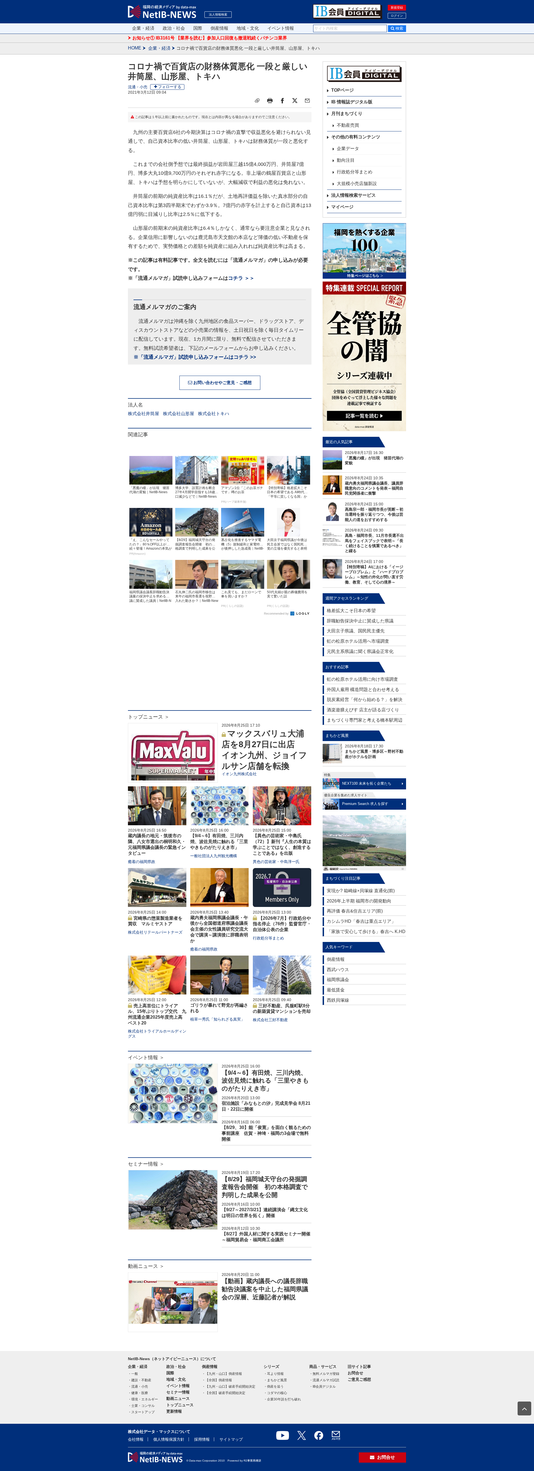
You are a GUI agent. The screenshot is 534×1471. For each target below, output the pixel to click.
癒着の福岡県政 (141, 861)
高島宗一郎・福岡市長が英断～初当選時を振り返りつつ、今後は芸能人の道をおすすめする (374, 514)
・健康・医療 (138, 1393)
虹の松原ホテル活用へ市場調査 (358, 641)
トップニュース (180, 1405)
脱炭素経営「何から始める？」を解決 (364, 699)
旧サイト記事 (359, 1366)
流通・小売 (137, 87)
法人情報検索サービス (353, 195)
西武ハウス (338, 969)
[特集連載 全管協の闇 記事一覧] (364, 356)
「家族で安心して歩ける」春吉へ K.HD (366, 931)
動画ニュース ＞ (146, 1266)
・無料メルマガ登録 (324, 1374)
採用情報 (202, 1439)
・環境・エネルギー (143, 1399)
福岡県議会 (338, 979)
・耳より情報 (274, 1374)
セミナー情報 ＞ (146, 1164)
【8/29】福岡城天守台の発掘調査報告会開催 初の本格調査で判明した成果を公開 (265, 1187)
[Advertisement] (220, 666)
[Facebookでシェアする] (282, 100)
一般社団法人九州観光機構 (213, 856)
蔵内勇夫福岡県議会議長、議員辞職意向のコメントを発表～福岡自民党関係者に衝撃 (374, 488)
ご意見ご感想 (359, 1379)
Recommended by (277, 613)
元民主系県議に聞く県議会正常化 (360, 651)
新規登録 (397, 7)
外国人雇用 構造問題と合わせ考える (363, 689)
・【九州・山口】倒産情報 (222, 1374)
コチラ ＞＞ (241, 278)
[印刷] (270, 100)
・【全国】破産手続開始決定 (223, 1393)
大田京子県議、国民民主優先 (356, 631)
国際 (197, 28)
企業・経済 (143, 28)
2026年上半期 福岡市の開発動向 (359, 901)
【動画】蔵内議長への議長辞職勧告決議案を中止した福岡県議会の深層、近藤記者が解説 (265, 1289)
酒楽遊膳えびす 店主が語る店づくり (363, 709)
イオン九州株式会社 (239, 774)
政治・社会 (174, 28)
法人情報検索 (218, 14)
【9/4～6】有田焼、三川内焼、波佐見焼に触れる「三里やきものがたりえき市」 (219, 841)
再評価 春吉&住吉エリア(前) (355, 911)
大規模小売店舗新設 (357, 183)
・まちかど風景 (275, 1380)
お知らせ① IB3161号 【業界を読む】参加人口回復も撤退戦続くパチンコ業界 (209, 38)
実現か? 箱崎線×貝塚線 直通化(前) (361, 890)
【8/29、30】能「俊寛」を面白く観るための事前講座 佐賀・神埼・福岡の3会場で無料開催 (266, 1133)
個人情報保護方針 (168, 1439)
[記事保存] (257, 100)
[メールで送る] (307, 100)
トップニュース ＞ (148, 717)
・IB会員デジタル (322, 1386)
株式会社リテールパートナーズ (155, 932)
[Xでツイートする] (295, 100)
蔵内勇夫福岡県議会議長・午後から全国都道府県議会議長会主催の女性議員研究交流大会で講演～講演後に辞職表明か (219, 929)
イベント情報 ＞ (146, 1057)
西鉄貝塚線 (338, 1000)
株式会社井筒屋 (143, 413)
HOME (134, 48)
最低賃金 (336, 990)
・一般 (133, 1374)
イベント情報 (280, 28)
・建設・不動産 (139, 1380)
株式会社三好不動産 (270, 1020)
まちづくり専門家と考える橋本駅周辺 (364, 720)
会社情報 (136, 1439)
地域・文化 (248, 28)
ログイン (397, 15)
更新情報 (174, 1411)
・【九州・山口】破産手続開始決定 (228, 1386)
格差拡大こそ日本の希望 (351, 610)
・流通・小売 (138, 1386)
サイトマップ (231, 1439)
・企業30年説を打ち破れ (282, 1399)
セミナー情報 (178, 1392)
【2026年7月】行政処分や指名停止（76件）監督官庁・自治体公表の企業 (282, 924)
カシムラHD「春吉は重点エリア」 (361, 921)
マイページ (342, 207)
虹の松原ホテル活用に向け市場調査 (362, 679)
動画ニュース (178, 1398)
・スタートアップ (141, 1412)
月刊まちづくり (346, 113)
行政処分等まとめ (268, 938)
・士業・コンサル (141, 1406)
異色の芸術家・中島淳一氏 (276, 861)
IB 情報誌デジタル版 (351, 101)
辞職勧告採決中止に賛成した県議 (360, 621)
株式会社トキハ (213, 413)
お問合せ (355, 1373)
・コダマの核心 (275, 1393)
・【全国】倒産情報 (217, 1380)
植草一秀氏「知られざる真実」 (217, 1019)
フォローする (169, 86)
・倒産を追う (274, 1386)
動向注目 (346, 160)
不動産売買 (348, 125)
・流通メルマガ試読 (324, 1380)
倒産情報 (219, 28)
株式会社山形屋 (178, 413)
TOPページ (342, 90)
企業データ (348, 148)
